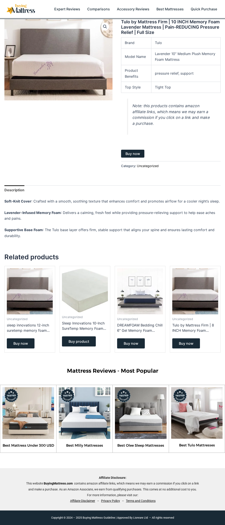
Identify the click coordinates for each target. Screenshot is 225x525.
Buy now (132, 153)
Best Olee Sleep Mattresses (140, 445)
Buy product (79, 341)
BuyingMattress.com (58, 483)
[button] (105, 27)
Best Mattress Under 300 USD (28, 445)
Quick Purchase (204, 9)
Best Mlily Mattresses (84, 445)
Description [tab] (14, 190)
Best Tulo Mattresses (197, 445)
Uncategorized (148, 166)
